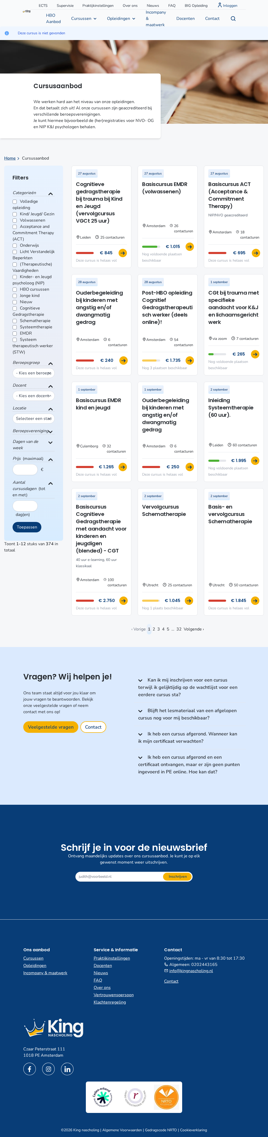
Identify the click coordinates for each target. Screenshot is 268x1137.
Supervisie (65, 5)
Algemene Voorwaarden (122, 1130)
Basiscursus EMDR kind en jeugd (98, 404)
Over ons (130, 5)
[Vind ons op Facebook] (29, 1069)
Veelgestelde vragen (51, 727)
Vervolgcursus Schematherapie (164, 510)
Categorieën (24, 193)
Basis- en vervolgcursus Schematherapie (230, 514)
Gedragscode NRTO (161, 1130)
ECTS (43, 5)
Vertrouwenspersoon (114, 995)
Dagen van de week (25, 445)
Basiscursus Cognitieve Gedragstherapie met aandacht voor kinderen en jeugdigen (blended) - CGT (101, 528)
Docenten (185, 18)
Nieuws (153, 5)
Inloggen (230, 5)
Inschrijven (178, 876)
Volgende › (194, 629)
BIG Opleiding (196, 5)
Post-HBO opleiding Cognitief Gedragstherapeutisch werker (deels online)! (167, 307)
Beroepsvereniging (30, 431)
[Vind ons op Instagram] (48, 1069)
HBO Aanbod (53, 19)
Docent (19, 385)
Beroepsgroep (26, 362)
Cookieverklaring (193, 1130)
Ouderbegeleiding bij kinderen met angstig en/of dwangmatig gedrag (99, 307)
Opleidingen (118, 18)
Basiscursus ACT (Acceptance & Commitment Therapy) (229, 195)
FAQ (172, 5)
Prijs (17, 458)
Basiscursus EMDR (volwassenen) (164, 188)
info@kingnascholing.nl (191, 971)
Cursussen (81, 18)
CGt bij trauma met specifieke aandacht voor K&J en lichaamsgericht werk (233, 307)
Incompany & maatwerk (156, 18)
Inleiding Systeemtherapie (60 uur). (231, 408)
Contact (212, 18)
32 (179, 629)
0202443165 (204, 964)
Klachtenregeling (110, 1002)
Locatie (19, 408)
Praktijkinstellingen (98, 5)
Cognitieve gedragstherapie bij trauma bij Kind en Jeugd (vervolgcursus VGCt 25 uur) (99, 202)
